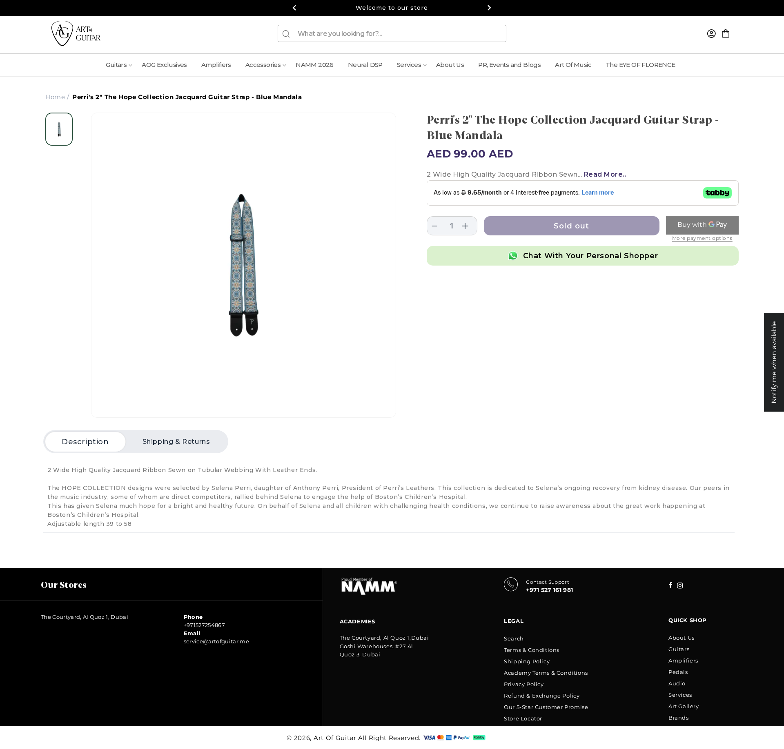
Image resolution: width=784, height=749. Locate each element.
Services (680, 694)
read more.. (605, 174)
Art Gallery (683, 706)
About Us (681, 637)
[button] (725, 33)
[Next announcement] (490, 8)
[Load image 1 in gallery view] (59, 129)
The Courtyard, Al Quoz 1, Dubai (84, 617)
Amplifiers (683, 660)
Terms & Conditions (531, 650)
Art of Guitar (335, 738)
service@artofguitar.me (216, 641)
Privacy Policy (523, 684)
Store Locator (523, 718)
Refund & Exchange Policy (541, 695)
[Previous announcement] (294, 8)
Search (514, 638)
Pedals (678, 672)
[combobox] (392, 33)
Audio (677, 683)
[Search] (286, 34)
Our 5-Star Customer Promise (546, 707)
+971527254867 (204, 625)
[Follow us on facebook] (680, 586)
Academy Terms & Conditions (546, 672)
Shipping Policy (527, 661)
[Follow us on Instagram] (671, 585)
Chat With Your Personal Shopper (590, 255)
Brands (678, 717)
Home (55, 97)
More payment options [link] (702, 238)
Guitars (678, 649)
